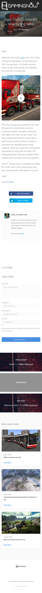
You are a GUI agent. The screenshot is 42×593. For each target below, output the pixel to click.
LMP (22, 234)
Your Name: (5, 302)
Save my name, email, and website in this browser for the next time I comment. (20, 329)
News (12, 182)
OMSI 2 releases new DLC (12, 457)
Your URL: (5, 319)
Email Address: (6, 311)
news (22, 57)
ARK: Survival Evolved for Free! (14, 540)
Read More (8, 463)
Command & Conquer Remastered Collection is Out (20, 498)
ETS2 (7, 182)
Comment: (5, 284)
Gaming (26, 29)
